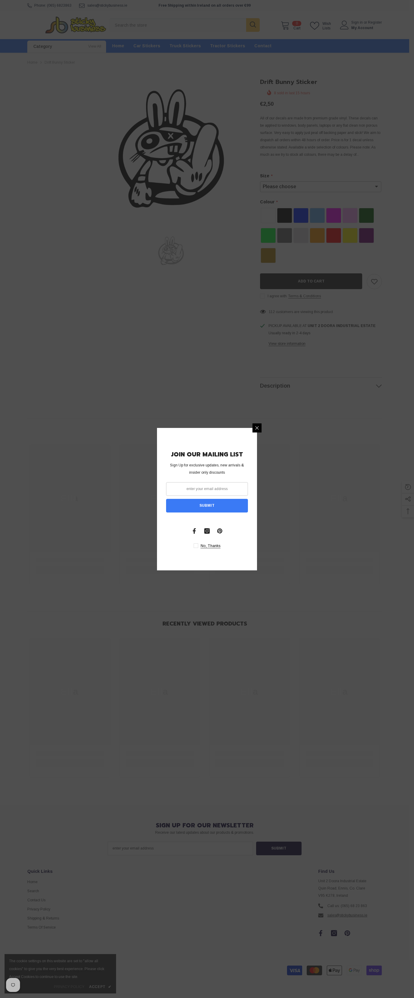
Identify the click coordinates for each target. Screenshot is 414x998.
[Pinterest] (219, 531)
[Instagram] (207, 531)
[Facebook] (194, 531)
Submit (207, 505)
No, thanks (211, 546)
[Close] (257, 427)
